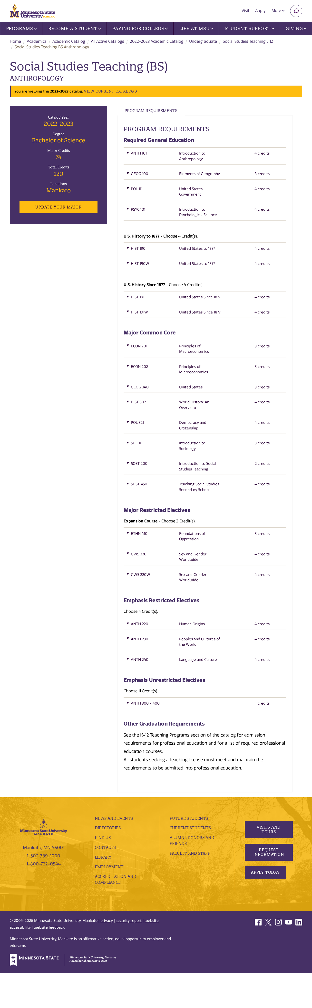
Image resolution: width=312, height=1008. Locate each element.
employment (109, 866)
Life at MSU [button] (194, 28)
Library (103, 857)
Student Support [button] (248, 28)
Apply (260, 10)
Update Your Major (58, 207)
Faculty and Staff (190, 853)
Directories (108, 827)
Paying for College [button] (138, 28)
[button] (205, 157)
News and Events (114, 818)
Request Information (268, 852)
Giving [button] (294, 28)
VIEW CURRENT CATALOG (109, 91)
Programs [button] (19, 28)
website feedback (49, 927)
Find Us (103, 837)
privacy (106, 920)
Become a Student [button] (72, 28)
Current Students (190, 827)
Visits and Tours (269, 829)
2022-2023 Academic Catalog (156, 41)
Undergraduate (203, 41)
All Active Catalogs (107, 41)
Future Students (189, 818)
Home (15, 41)
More (277, 10)
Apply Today (265, 872)
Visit (245, 10)
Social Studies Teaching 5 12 (248, 41)
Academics (37, 41)
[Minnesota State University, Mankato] (44, 826)
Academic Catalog (68, 41)
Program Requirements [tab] (151, 110)
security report (129, 920)
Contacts (105, 847)
